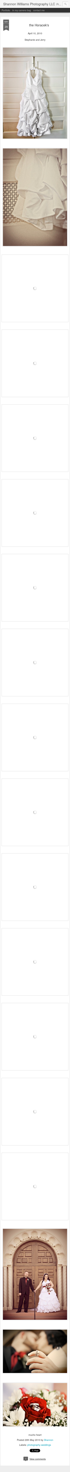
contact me (39, 10)
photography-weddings (39, 1444)
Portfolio (6, 10)
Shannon (48, 1440)
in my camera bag (21, 10)
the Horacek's (39, 25)
